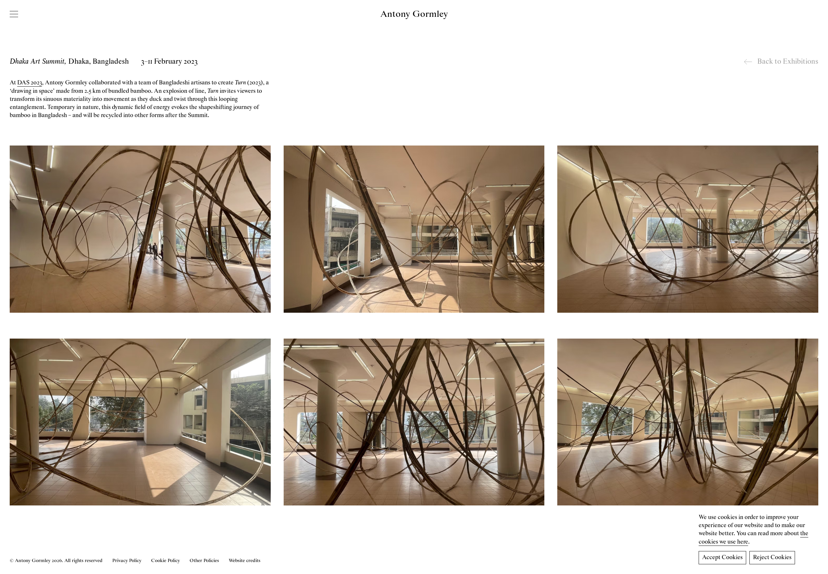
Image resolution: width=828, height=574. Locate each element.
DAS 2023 (29, 82)
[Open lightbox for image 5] (414, 422)
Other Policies (204, 561)
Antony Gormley (414, 14)
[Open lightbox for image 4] (140, 422)
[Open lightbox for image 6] (687, 422)
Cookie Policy (165, 561)
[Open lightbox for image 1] (140, 229)
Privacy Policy (126, 561)
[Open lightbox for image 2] (414, 229)
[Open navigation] (14, 14)
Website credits (244, 561)
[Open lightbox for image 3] (687, 229)
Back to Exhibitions (787, 62)
